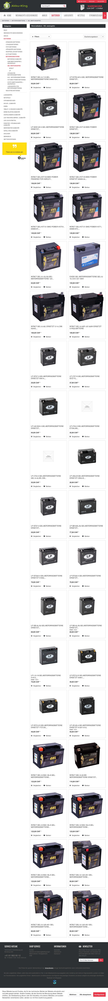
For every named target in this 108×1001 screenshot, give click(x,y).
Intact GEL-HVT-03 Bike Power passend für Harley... (44, 178)
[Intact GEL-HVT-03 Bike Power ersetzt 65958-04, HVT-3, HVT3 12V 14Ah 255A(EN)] (87, 157)
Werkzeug (7, 136)
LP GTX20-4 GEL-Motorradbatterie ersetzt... (85, 576)
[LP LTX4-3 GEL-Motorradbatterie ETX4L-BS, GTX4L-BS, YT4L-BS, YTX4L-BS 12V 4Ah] (87, 406)
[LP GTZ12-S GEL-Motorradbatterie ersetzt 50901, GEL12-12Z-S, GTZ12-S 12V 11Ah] (87, 655)
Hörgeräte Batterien (13, 49)
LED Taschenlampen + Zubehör (14, 117)
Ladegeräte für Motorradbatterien (14, 87)
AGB (30, 955)
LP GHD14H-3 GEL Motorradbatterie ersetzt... (47, 128)
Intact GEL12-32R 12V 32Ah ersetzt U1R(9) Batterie (85, 327)
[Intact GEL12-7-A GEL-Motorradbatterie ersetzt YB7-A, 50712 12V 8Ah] (48, 57)
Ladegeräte (8, 95)
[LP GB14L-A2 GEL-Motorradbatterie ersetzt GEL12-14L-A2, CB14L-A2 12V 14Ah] (87, 606)
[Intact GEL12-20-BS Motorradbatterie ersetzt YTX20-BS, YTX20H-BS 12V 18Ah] (87, 755)
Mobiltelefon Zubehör (12, 112)
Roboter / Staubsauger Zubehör (12, 124)
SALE (5, 30)
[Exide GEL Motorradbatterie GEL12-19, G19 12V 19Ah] (87, 257)
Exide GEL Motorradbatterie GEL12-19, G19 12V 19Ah (86, 277)
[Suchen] (64, 6)
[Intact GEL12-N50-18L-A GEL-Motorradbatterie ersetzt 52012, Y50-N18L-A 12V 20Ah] (48, 805)
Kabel (6, 106)
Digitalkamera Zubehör (12, 115)
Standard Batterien (13, 42)
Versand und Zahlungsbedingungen (39, 952)
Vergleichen (37, 87)
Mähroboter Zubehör (11, 128)
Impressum (57, 953)
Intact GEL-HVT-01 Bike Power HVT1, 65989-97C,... (86, 227)
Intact (11, 68)
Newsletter (57, 950)
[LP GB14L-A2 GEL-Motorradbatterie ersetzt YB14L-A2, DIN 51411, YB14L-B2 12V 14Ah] (48, 606)
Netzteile (7, 98)
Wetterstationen (10, 139)
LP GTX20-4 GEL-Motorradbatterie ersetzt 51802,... (46, 576)
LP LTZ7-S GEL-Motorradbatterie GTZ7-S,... (85, 377)
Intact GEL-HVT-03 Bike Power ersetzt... (83, 128)
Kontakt (31, 950)
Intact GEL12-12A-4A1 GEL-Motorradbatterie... (81, 876)
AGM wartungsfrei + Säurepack (14, 62)
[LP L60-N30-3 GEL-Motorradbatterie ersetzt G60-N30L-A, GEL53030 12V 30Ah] (48, 406)
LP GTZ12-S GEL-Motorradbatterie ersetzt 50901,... (85, 676)
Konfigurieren (99, 994)
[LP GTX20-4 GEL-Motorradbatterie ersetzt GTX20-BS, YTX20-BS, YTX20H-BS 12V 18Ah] (87, 556)
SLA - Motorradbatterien (16, 77)
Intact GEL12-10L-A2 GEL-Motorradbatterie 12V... (42, 277)
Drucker (7, 133)
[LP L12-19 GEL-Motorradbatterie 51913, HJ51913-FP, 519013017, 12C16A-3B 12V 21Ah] (48, 655)
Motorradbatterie (13, 56)
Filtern (36, 36)
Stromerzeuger (9, 100)
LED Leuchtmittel (10, 120)
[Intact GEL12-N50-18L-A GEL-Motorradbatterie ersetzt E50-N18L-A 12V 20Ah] (48, 755)
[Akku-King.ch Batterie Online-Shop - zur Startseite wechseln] (14, 5)
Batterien (7, 39)
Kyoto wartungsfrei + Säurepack (15, 83)
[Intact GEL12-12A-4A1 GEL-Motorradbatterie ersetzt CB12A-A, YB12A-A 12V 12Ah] (87, 905)
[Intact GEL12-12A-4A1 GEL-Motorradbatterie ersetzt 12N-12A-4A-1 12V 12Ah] (87, 855)
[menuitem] (82, 1)
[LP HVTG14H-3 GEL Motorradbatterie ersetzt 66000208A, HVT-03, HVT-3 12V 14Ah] (87, 57)
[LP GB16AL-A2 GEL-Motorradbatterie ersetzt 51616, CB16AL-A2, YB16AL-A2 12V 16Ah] (87, 506)
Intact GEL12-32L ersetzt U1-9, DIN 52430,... (46, 327)
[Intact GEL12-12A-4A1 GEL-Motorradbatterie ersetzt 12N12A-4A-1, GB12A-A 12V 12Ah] (48, 905)
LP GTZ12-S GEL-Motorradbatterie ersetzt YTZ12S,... (46, 726)
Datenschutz (57, 952)
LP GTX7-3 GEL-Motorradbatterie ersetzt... (46, 527)
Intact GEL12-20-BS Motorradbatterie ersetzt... (83, 776)
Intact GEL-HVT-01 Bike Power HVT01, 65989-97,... (47, 227)
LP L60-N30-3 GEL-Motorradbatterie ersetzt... (47, 427)
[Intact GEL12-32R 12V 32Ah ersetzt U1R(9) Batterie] (87, 306)
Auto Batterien (11, 54)
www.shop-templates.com (54, 982)
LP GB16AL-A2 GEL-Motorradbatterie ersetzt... (86, 527)
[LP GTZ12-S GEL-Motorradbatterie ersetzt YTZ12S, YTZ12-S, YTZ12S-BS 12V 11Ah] (48, 705)
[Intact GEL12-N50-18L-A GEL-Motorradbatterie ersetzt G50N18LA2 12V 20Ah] (87, 805)
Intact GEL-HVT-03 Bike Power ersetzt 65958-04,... (83, 178)
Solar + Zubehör (10, 103)
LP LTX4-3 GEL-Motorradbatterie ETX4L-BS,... (85, 427)
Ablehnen (72, 994)
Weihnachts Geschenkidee (13, 33)
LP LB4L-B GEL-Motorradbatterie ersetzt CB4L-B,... (85, 477)
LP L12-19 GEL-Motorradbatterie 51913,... (46, 676)
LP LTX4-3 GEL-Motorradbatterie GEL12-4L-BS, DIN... (46, 477)
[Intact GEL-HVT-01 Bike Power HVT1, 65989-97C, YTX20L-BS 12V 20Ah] (87, 207)
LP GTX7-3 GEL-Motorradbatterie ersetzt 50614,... (46, 377)
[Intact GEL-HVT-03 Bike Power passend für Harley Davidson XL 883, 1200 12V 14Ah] (48, 157)
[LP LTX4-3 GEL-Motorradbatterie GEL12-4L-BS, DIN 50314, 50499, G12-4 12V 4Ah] (48, 456)
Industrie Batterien (13, 90)
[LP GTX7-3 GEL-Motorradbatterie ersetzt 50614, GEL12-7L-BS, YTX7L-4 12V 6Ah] (48, 356)
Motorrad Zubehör (14, 59)
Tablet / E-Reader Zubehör (13, 109)
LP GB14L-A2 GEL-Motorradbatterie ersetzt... (47, 626)
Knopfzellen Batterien (14, 52)
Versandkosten (49, 968)
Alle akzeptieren (85, 994)
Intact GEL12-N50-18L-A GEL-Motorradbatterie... (43, 776)
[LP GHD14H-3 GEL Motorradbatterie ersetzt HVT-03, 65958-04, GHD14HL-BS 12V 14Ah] (48, 107)
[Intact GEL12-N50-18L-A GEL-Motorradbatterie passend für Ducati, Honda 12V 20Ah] (48, 855)
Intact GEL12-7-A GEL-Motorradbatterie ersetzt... (44, 78)
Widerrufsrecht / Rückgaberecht (38, 953)
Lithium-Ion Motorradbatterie (14, 74)
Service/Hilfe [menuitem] (101, 1)
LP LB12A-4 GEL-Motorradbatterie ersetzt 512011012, (85, 726)
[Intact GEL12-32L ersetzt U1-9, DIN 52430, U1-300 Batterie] (48, 306)
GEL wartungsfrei (14, 66)
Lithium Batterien (12, 44)
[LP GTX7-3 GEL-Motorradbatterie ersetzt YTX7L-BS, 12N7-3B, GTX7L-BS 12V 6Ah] (48, 506)
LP (10, 70)
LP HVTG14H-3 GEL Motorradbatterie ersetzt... (87, 78)
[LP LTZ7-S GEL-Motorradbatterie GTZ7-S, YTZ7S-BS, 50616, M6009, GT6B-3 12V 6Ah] (87, 356)
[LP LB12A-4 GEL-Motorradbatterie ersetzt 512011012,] (87, 705)
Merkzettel (91, 1)
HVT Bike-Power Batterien (16, 80)
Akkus (6, 36)
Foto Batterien (11, 47)
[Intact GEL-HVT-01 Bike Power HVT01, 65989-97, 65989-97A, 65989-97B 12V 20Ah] (48, 207)
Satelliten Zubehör (11, 131)
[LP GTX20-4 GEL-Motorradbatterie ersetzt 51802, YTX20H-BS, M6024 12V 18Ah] (48, 556)
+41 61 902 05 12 (13, 955)
